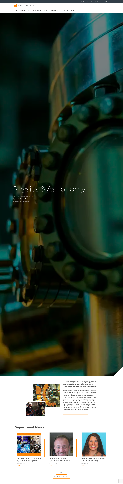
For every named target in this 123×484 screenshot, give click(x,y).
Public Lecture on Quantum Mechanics (60, 459)
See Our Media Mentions (61, 477)
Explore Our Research (19, 199)
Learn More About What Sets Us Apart (75, 416)
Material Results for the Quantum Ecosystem (29, 459)
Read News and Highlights (21, 201)
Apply (96, 1)
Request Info (85, 1)
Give (101, 1)
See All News (61, 472)
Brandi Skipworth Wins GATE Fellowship (93, 460)
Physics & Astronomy (26, 5)
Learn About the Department (21, 196)
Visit (92, 1)
